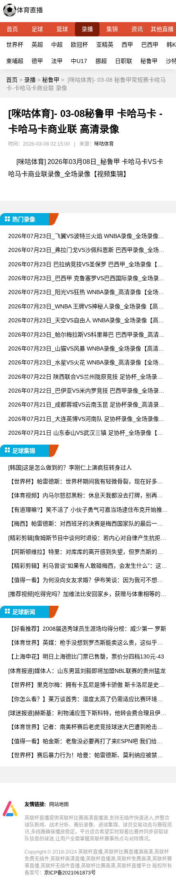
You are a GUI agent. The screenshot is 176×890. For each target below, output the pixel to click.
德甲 (37, 61)
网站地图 (59, 804)
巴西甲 (149, 44)
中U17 (79, 61)
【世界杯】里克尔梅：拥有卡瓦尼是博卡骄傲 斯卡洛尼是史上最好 (86, 685)
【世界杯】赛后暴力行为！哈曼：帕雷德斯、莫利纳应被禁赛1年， (87, 756)
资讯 (137, 29)
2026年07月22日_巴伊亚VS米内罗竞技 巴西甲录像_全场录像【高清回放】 (86, 391)
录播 (87, 29)
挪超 (101, 61)
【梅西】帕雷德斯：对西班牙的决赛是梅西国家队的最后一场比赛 (85, 524)
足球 (37, 29)
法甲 (57, 61)
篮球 (62, 29)
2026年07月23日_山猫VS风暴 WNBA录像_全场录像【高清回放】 (86, 349)
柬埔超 (14, 61)
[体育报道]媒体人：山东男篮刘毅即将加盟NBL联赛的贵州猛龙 (87, 671)
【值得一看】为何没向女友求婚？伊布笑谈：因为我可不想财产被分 (85, 580)
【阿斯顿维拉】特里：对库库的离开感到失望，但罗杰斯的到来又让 (85, 552)
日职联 (123, 61)
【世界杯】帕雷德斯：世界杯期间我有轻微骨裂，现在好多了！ (82, 482)
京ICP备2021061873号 (70, 873)
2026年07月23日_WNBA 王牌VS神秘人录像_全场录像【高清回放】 (86, 307)
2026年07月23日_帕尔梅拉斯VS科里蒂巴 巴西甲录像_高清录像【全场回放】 (86, 335)
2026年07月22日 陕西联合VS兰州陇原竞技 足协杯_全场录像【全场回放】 (85, 377)
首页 (12, 29)
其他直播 (162, 29)
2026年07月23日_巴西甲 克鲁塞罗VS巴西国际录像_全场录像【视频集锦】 (86, 279)
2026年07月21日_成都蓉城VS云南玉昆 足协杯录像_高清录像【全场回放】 (86, 405)
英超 (37, 44)
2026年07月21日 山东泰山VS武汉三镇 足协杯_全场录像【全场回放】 (85, 433)
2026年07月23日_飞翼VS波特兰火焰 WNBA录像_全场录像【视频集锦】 (83, 236)
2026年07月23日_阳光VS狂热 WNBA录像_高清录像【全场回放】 (86, 293)
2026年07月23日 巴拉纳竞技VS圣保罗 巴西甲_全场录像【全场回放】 (85, 265)
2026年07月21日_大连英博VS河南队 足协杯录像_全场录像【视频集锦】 (83, 419)
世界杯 (14, 44)
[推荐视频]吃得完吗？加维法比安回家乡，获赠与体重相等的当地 (87, 594)
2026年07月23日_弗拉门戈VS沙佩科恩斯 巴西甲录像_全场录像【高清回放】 (86, 250)
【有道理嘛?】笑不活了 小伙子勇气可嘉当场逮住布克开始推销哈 (88, 510)
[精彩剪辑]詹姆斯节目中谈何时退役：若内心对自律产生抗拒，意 (87, 538)
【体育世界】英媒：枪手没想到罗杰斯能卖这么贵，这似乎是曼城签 (85, 643)
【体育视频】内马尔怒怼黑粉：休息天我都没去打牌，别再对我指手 (85, 496)
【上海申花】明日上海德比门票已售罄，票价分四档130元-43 (86, 656)
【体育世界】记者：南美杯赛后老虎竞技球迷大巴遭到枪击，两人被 (85, 727)
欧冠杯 (79, 44)
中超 (57, 44)
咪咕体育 (104, 144)
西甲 (127, 44)
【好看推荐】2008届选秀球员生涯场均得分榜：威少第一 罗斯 (87, 628)
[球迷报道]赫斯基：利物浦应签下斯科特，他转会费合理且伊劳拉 (87, 713)
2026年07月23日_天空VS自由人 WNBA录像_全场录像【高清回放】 (86, 321)
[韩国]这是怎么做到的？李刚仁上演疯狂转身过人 (70, 467)
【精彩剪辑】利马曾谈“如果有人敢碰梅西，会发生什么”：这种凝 (87, 566)
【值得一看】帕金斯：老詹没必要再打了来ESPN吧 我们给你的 (85, 742)
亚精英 (104, 44)
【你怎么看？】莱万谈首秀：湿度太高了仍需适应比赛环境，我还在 (85, 699)
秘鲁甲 (149, 61)
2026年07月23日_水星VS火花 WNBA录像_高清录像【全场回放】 (86, 363)
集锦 (112, 29)
